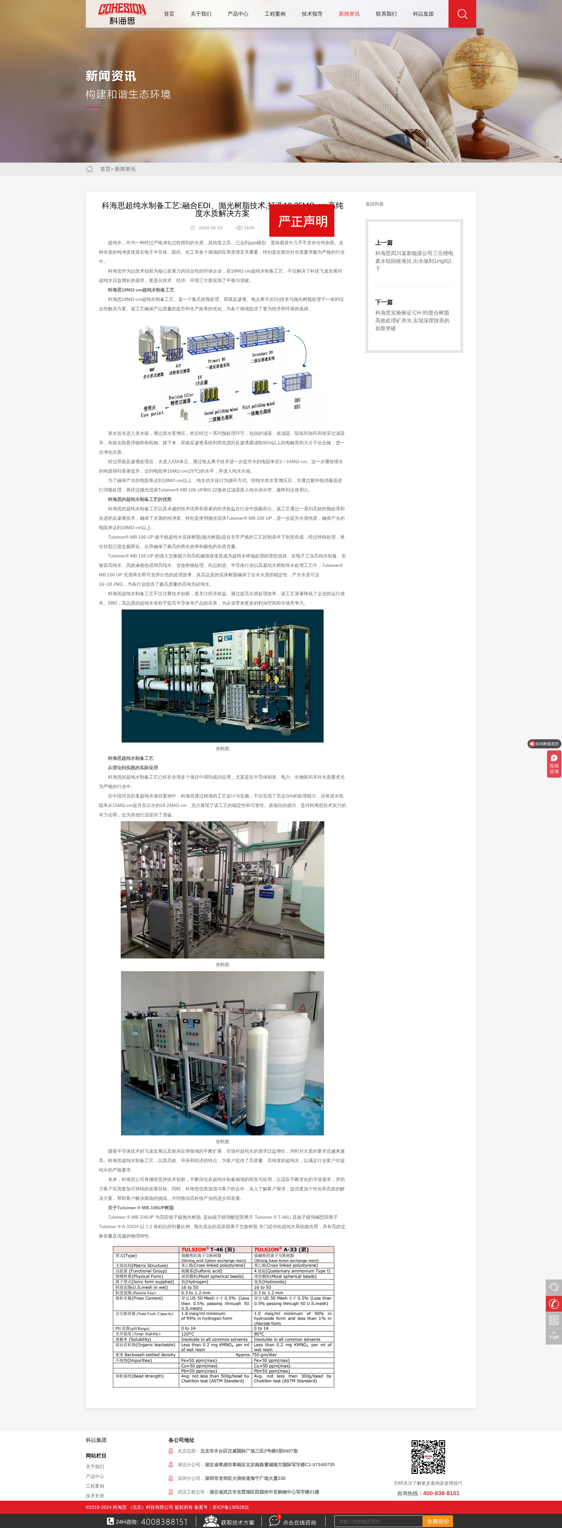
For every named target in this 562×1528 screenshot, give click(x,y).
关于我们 (201, 14)
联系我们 (386, 14)
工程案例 (275, 14)
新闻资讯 (349, 14)
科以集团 (423, 14)
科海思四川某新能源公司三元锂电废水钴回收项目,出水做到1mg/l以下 (414, 261)
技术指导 (312, 14)
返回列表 (375, 204)
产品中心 (238, 14)
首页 (169, 14)
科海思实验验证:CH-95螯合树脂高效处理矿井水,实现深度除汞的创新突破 (412, 320)
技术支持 (95, 1495)
